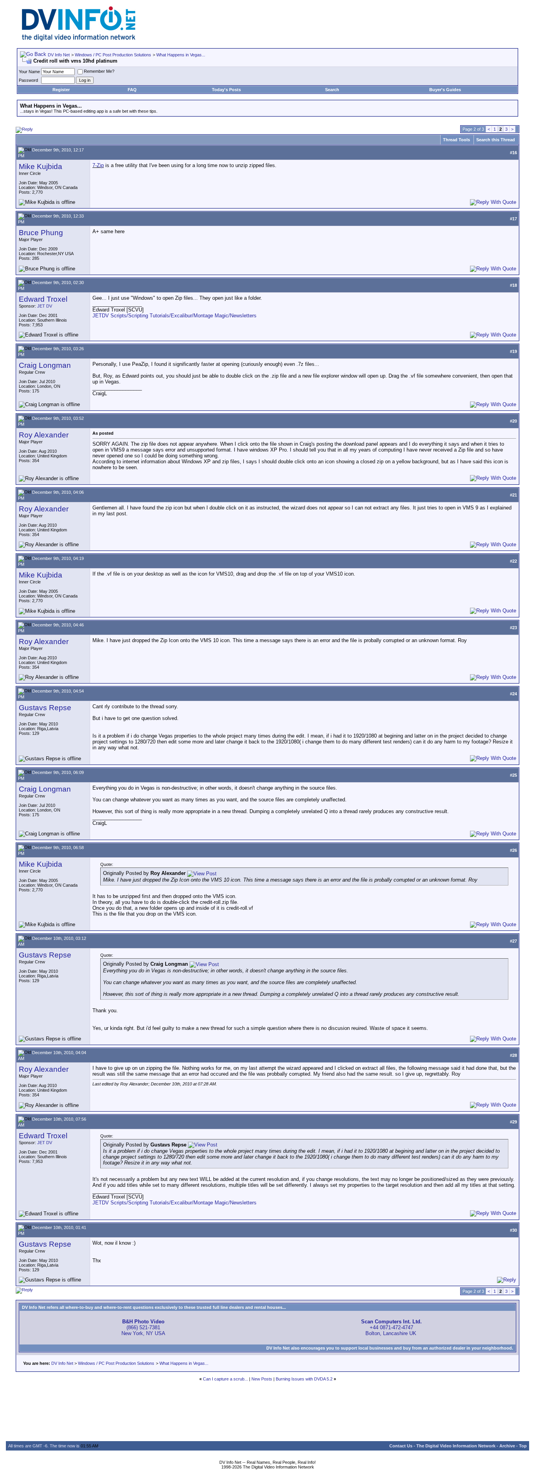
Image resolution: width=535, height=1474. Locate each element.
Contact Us (400, 1445)
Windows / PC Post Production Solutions (113, 54)
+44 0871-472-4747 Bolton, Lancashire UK (391, 1327)
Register (61, 89)
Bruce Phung (41, 233)
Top (523, 1445)
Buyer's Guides (445, 89)
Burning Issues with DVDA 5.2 (304, 1379)
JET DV (44, 306)
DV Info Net (59, 54)
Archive (507, 1445)
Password (28, 80)
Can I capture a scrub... (225, 1379)
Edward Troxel (43, 299)
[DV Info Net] (78, 39)
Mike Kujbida (40, 166)
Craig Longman (45, 365)
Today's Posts (226, 89)
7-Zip (98, 165)
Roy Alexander (44, 435)
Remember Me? (99, 71)
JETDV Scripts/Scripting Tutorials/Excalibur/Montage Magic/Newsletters (174, 316)
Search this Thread (495, 139)
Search (332, 89)
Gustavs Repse (45, 708)
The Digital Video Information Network (455, 1445)
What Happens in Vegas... (180, 54)
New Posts (261, 1379)
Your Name (29, 71)
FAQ (132, 89)
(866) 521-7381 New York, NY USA (143, 1327)
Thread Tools (456, 139)
